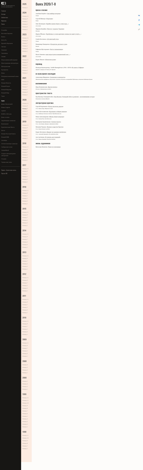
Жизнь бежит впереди (56, 117)
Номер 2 (25, 370)
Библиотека (4, 17)
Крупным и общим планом (57, 111)
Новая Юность (6, 83)
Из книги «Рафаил (77, 67)
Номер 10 (25, 403)
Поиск (3, 24)
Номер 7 (25, 21)
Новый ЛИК (5, 137)
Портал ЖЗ (4, 173)
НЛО (2, 80)
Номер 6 (25, 413)
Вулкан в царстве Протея (55, 127)
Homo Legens (5, 107)
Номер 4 (25, 365)
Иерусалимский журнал (9, 60)
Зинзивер (4, 53)
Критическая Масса (7, 127)
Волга (3, 37)
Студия (3, 159)
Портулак (49, 19)
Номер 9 (25, 19)
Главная (3, 11)
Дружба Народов (7, 43)
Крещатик (4, 70)
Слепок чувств (55, 122)
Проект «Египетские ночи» (8, 170)
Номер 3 (25, 27)
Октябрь (4, 140)
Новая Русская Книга (8, 134)
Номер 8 (25, 408)
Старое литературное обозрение (8, 154)
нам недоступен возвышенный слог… (58, 54)
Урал (3, 96)
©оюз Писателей (6, 104)
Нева (3, 73)
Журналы (3, 21)
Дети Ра (4, 40)
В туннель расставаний (52, 137)
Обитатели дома (50, 59)
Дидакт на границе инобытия (56, 132)
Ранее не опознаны (54, 147)
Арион (3, 111)
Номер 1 (25, 7)
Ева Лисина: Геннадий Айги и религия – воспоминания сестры (74, 97)
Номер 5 (25, 24)
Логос (3, 130)
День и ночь (5, 117)
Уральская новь (6, 162)
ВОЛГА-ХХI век (6, 114)
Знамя (3, 56)
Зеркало (4, 50)
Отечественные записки (9, 144)
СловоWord (5, 150)
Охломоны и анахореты (57, 77)
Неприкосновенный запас (10, 76)
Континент (5, 124)
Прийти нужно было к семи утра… (57, 24)
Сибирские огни (6, 147)
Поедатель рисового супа (58, 44)
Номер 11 (25, 16)
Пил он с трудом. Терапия (55, 29)
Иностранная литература (9, 63)
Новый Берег (5, 86)
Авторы (3, 14)
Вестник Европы (6, 33)
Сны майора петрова (53, 13)
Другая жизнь (52, 87)
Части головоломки (56, 49)
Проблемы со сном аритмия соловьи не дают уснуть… (63, 34)
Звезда (3, 47)
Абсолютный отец (52, 39)
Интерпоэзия (5, 66)
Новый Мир (5, 93)
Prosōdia (4, 30)
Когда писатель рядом (55, 106)
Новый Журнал (6, 89)
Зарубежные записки (8, 120)
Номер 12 (25, 398)
